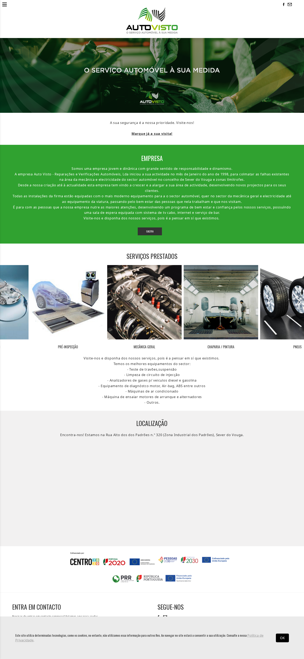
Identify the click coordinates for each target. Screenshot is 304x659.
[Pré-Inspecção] (37, 302)
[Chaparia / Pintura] (190, 302)
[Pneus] (267, 302)
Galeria (149, 231)
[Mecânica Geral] (114, 302)
